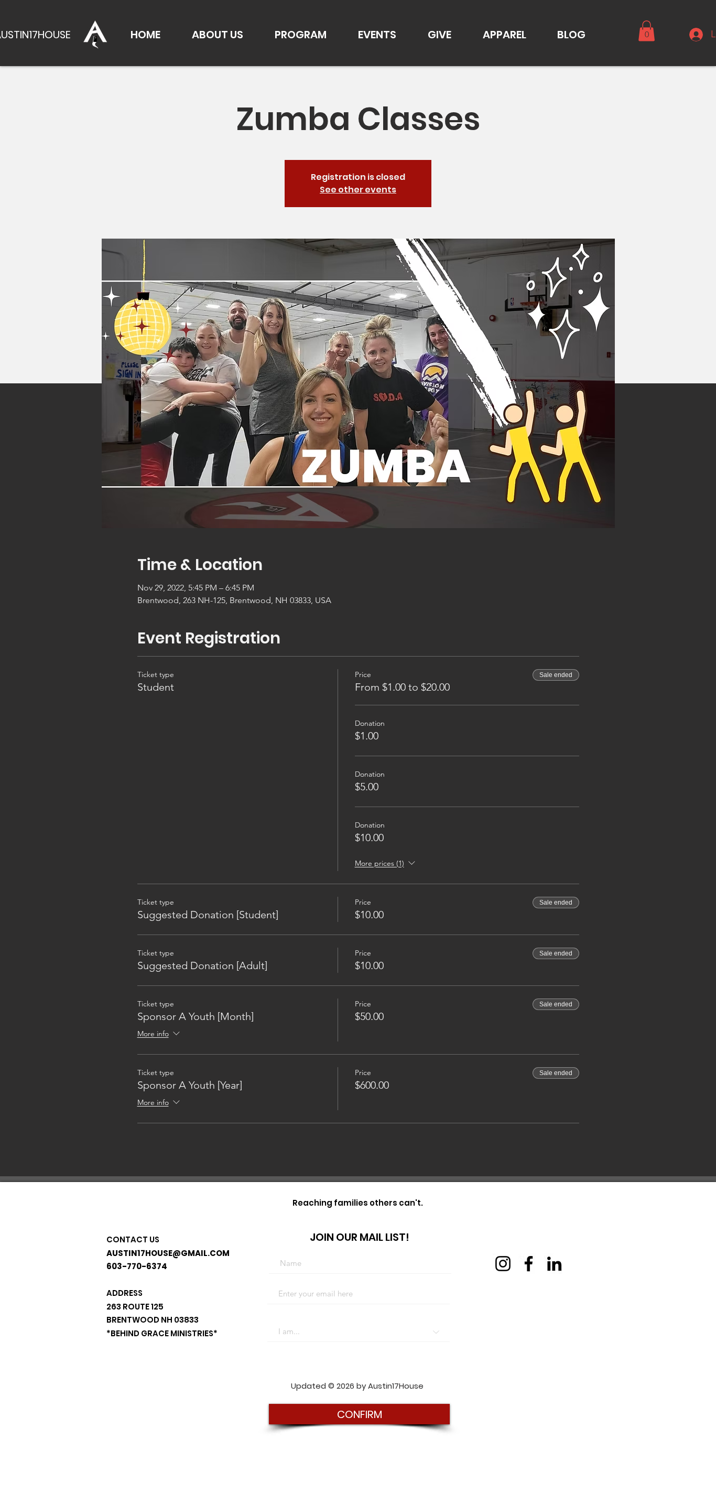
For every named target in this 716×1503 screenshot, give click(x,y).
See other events (358, 190)
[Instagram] (503, 1263)
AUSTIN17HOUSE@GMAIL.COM (168, 1253)
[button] (217, 34)
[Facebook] (528, 1263)
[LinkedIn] (554, 1263)
